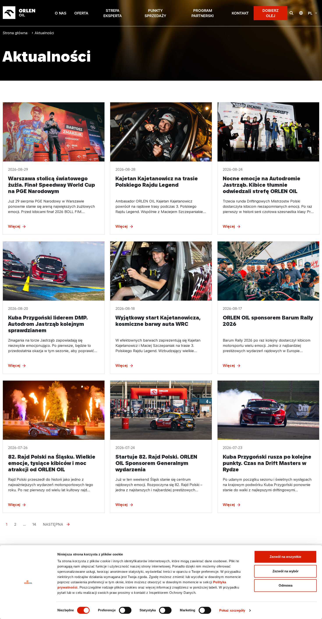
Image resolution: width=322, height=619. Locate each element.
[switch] (125, 610)
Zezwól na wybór (285, 571)
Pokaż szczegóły (232, 610)
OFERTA (81, 13)
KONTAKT (240, 13)
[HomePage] (24, 13)
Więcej (14, 226)
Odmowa (285, 585)
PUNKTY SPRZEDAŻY (155, 13)
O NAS (60, 13)
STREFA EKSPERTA (112, 13)
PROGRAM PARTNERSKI (202, 13)
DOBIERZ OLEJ (270, 13)
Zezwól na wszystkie (285, 557)
